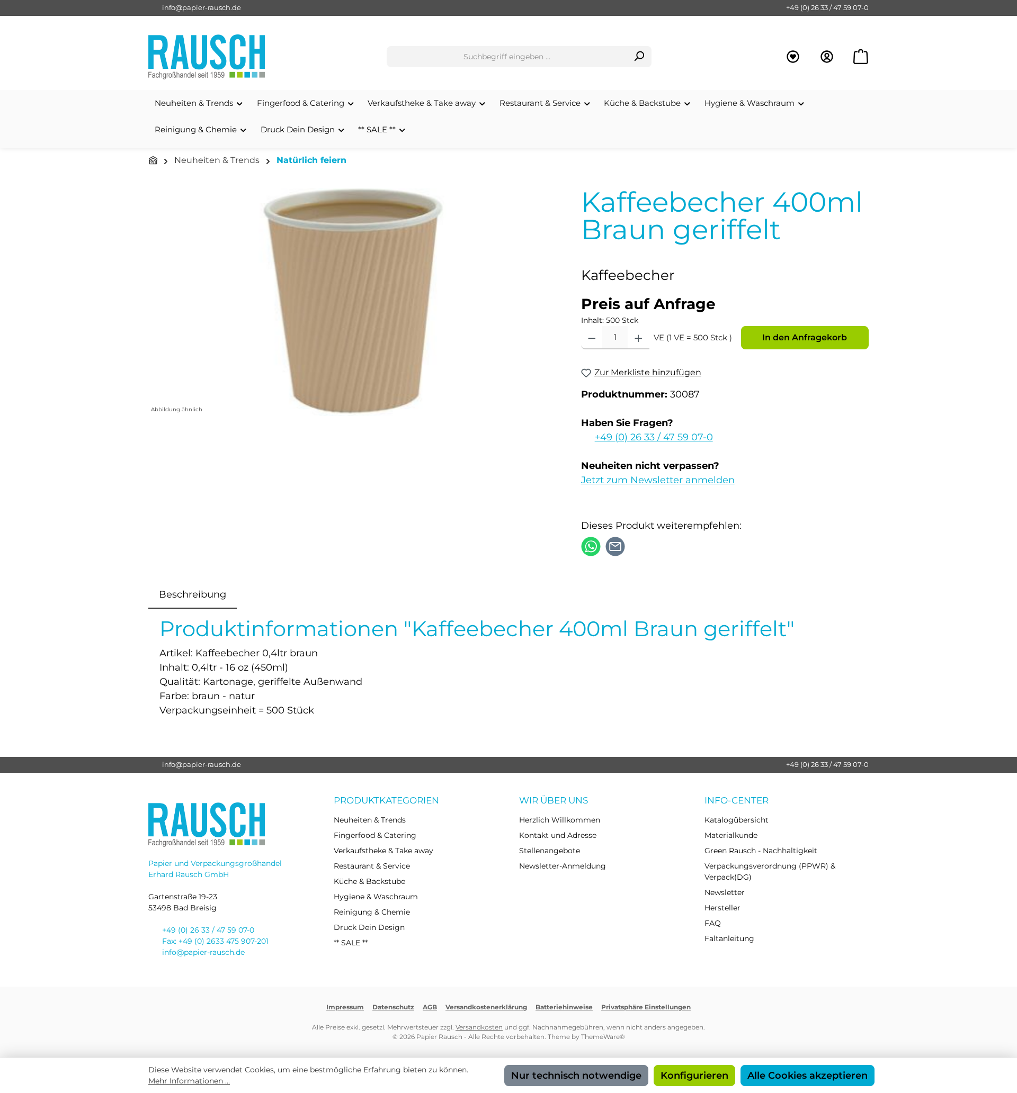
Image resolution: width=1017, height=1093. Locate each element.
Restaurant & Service (372, 866)
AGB (430, 1007)
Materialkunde (730, 835)
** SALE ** (351, 942)
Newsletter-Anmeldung (562, 866)
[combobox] (507, 56)
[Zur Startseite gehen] (206, 56)
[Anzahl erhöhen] (638, 337)
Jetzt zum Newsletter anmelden (658, 480)
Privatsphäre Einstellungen (646, 1007)
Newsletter (724, 892)
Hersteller (722, 908)
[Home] (153, 160)
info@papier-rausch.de (201, 7)
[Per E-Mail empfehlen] (615, 546)
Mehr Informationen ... (189, 1081)
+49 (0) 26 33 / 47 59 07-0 (827, 7)
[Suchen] (639, 56)
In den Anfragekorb (804, 337)
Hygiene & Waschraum (376, 896)
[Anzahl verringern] (592, 337)
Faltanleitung (729, 938)
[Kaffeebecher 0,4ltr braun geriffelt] (353, 302)
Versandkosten (479, 1027)
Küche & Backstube (369, 881)
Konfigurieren (694, 1075)
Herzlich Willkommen (559, 820)
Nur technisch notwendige (576, 1075)
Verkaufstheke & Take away (383, 850)
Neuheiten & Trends (370, 820)
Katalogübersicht (736, 820)
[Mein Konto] (827, 57)
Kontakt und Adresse (557, 835)
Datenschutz (393, 1007)
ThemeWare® (603, 1037)
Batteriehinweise (564, 1007)
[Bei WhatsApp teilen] (591, 546)
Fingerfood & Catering (375, 835)
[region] (354, 302)
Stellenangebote (549, 850)
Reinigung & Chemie (372, 912)
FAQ (712, 923)
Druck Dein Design (369, 927)
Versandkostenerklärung (486, 1007)
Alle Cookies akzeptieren (807, 1075)
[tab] (192, 595)
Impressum (345, 1007)
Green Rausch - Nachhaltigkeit (760, 850)
